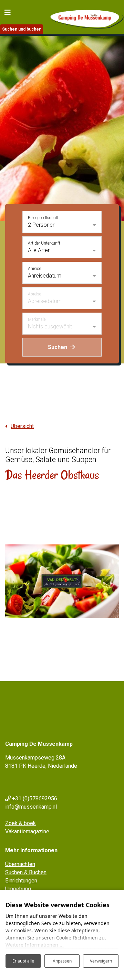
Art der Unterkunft (44, 243)
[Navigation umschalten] (7, 12)
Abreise (34, 294)
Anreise (34, 268)
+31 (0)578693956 (34, 798)
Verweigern (101, 961)
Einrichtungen (21, 880)
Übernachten (20, 864)
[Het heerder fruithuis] (62, 581)
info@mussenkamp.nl (31, 806)
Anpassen (62, 961)
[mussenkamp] (86, 17)
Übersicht (22, 426)
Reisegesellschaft (43, 217)
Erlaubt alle (23, 961)
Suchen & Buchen (25, 872)
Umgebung (18, 889)
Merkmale (36, 319)
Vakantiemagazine (27, 831)
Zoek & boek (20, 823)
